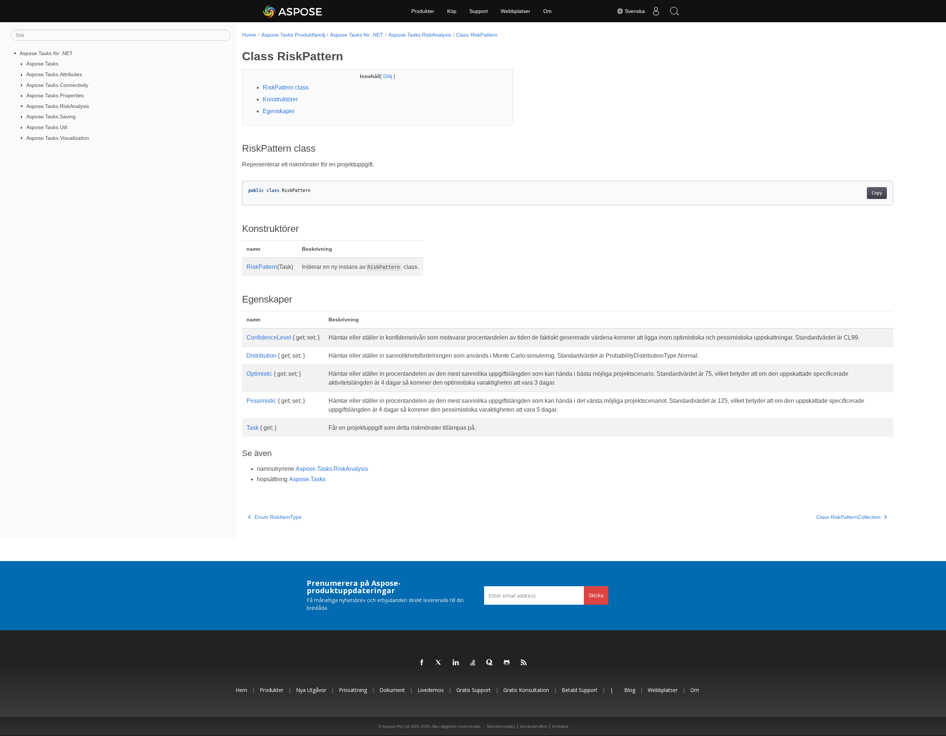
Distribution (261, 355)
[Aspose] (292, 11)
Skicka (596, 595)
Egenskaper (279, 111)
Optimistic (259, 374)
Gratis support (473, 689)
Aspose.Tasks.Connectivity (57, 85)
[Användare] (656, 11)
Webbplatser (515, 11)
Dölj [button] (388, 76)
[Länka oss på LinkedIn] (456, 663)
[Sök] (674, 11)
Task (252, 428)
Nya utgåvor (311, 689)
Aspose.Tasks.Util (46, 127)
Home (249, 35)
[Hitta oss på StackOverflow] (473, 663)
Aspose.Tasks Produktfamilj (293, 35)
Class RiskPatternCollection (848, 517)
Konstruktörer (280, 99)
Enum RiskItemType (278, 517)
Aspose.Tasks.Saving (51, 116)
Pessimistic (261, 401)
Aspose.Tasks (42, 64)
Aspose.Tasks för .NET (46, 53)
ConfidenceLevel (268, 337)
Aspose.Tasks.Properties (55, 95)
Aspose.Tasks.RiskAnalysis (57, 106)
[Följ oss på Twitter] (439, 663)
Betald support (580, 689)
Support (478, 11)
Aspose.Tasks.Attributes (54, 74)
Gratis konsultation (526, 689)
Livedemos (431, 689)
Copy (877, 193)
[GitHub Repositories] (507, 663)
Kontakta (560, 726)
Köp (451, 11)
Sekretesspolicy (501, 726)
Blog (629, 689)
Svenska (634, 11)
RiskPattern (261, 267)
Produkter (422, 11)
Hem (241, 689)
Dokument (392, 689)
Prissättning (353, 689)
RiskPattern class (286, 87)
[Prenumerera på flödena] (524, 663)
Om (547, 11)
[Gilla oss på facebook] (422, 663)
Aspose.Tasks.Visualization (57, 138)
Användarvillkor (534, 726)
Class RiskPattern (476, 35)
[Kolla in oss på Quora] (490, 663)
